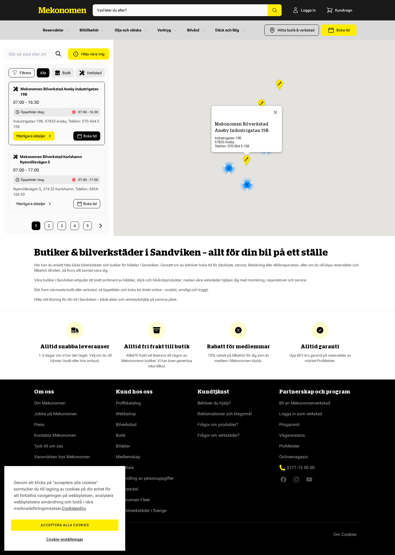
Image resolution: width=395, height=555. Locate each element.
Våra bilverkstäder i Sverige (141, 510)
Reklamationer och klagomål (225, 413)
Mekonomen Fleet (133, 499)
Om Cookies (345, 534)
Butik (120, 435)
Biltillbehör (89, 30)
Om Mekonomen (50, 403)
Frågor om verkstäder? (219, 435)
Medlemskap (128, 456)
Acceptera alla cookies (65, 525)
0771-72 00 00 (301, 467)
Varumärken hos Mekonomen (62, 456)
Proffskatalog (128, 403)
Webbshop (126, 413)
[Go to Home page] (62, 10)
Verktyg (164, 30)
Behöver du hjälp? (214, 403)
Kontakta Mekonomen (55, 435)
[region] (64, 508)
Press (39, 424)
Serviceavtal (127, 489)
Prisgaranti (289, 424)
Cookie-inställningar (64, 539)
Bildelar (123, 446)
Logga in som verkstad (300, 413)
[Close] (275, 112)
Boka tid (90, 136)
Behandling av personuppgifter (145, 478)
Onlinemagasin (293, 456)
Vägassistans (292, 435)
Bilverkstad (126, 424)
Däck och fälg (227, 30)
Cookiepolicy (74, 508)
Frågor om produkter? (218, 424)
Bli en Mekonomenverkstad (304, 403)
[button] (246, 160)
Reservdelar (53, 30)
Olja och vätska (128, 30)
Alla (43, 73)
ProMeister (289, 446)
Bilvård (193, 30)
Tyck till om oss (48, 446)
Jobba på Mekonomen (55, 413)
